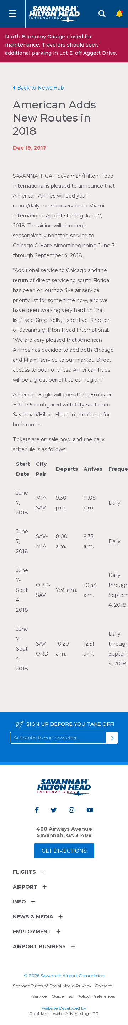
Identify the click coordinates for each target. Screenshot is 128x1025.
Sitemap (21, 985)
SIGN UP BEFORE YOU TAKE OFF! (70, 724)
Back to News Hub (40, 88)
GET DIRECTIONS (64, 851)
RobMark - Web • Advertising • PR (64, 1013)
